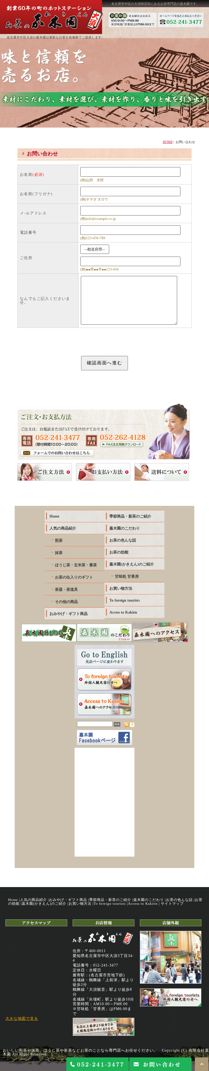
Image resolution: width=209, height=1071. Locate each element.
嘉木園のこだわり (148, 900)
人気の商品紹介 (33, 900)
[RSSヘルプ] (132, 726)
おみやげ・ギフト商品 (68, 900)
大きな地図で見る (21, 1018)
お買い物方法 (80, 903)
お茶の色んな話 (179, 900)
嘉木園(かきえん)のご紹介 (44, 903)
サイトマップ (172, 903)
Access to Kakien (143, 903)
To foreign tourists (110, 903)
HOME (168, 142)
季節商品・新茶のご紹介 (110, 900)
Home (13, 900)
